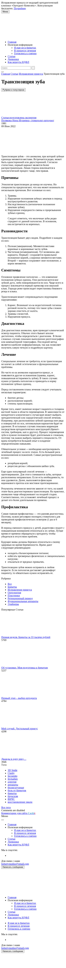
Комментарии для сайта (18, 813)
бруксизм (13, 796)
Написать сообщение (13, 867)
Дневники (13, 59)
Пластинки (14, 595)
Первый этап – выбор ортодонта (19, 698)
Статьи (11, 56)
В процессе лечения (25, 50)
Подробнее (20, 8)
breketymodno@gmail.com (15, 864)
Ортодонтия (14, 592)
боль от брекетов (17, 790)
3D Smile (12, 770)
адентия (12, 781)
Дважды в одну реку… (13, 759)
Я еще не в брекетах (25, 47)
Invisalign (13, 779)
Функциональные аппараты (23, 601)
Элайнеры (13, 604)
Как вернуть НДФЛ (18, 62)
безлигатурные (16, 787)
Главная (12, 42)
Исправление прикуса (20, 589)
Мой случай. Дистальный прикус (19, 728)
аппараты (13, 784)
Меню (5, 11)
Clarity (11, 773)
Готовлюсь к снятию (25, 53)
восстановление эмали (20, 802)
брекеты (12, 793)
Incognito (12, 776)
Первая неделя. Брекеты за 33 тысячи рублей (25, 637)
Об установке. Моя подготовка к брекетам (24, 667)
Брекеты (12, 586)
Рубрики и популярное (13, 90)
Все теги (6, 807)
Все (10, 584)
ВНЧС (11, 799)
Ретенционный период (20, 598)
